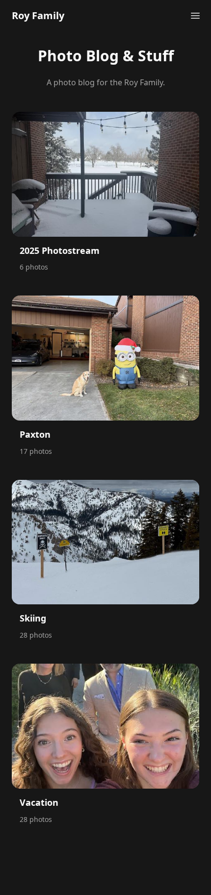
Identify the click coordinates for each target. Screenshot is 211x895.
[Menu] (195, 15)
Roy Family (38, 15)
